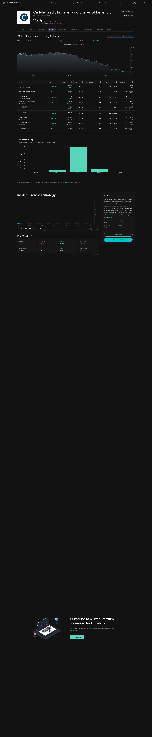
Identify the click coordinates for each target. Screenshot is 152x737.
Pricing (72, 3)
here (110, 217)
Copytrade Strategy (119, 240)
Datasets (44, 3)
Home (36, 3)
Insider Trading (27, 140)
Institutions (62, 29)
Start (89, 229)
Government (88, 29)
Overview (22, 29)
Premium (62, 3)
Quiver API (66, 182)
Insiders (51, 29)
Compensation (74, 29)
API (77, 3)
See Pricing (77, 637)
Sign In (136, 3)
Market (95, 229)
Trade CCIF (127, 16)
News (109, 29)
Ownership (99, 29)
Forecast (42, 29)
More (83, 3)
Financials (32, 29)
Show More (95, 254)
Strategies (54, 3)
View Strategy (118, 234)
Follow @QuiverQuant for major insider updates (120, 36)
